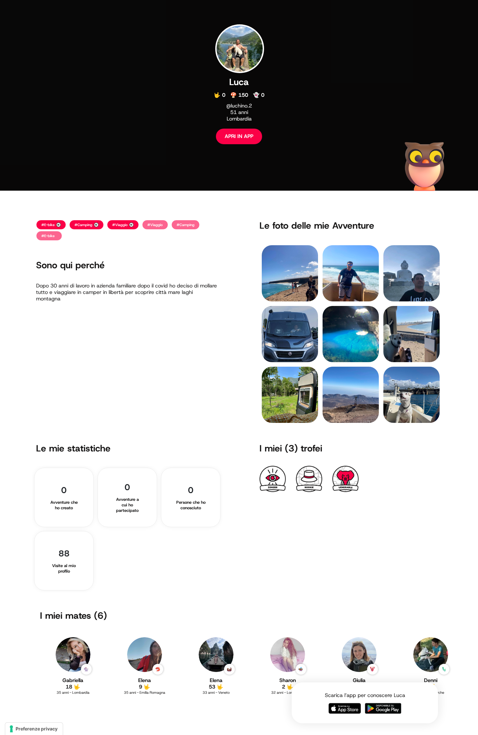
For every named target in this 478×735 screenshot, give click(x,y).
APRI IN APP (239, 136)
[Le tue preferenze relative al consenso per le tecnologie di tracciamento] (34, 729)
